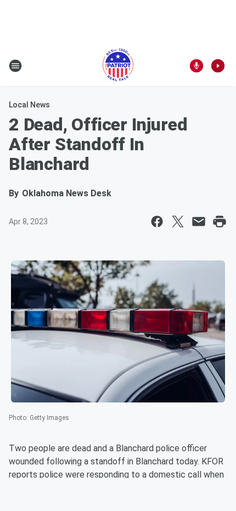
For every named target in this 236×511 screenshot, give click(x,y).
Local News (29, 104)
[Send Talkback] (196, 65)
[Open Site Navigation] (15, 65)
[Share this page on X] (178, 221)
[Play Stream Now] (217, 65)
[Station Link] (118, 65)
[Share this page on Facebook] (157, 221)
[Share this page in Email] (198, 221)
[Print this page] (219, 221)
